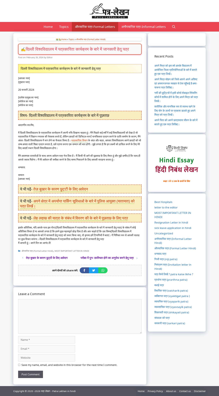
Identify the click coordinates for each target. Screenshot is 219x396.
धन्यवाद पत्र (160, 254)
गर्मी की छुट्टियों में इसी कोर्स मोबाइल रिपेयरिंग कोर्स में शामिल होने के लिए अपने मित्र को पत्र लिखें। (176, 97)
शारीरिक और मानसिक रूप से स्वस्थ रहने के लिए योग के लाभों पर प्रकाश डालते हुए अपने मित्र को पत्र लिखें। (174, 110)
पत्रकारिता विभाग (79, 140)
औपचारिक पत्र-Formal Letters (95, 27)
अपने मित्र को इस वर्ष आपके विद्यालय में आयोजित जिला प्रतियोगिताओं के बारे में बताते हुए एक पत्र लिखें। (175, 70)
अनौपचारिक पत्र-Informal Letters (143, 27)
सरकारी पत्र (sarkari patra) (169, 323)
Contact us (185, 391)
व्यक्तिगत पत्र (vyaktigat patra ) (172, 296)
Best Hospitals (163, 202)
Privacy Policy (155, 391)
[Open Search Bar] (174, 27)
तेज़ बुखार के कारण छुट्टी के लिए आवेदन (60, 189)
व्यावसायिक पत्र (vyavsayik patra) (173, 307)
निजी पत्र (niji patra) (165, 259)
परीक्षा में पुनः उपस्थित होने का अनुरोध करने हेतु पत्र (107, 258)
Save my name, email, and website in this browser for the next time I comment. (69, 365)
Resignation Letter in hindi (171, 222)
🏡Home (63, 39)
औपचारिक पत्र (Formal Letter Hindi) (90, 39)
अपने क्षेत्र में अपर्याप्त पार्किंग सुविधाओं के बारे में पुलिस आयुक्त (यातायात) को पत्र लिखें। (77, 203)
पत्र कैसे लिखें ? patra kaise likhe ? (173, 274)
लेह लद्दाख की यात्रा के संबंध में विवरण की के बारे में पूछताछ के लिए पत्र (80, 218)
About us (171, 391)
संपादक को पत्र (162, 318)
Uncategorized (163, 233)
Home (48, 27)
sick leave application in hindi (172, 228)
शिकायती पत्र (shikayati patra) (171, 312)
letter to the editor (166, 207)
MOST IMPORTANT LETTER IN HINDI (72, 250)
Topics (64, 27)
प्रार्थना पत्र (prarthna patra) (170, 279)
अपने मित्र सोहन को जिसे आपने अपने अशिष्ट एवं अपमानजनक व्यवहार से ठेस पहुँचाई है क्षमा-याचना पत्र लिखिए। (176, 83)
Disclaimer (200, 391)
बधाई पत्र (159, 285)
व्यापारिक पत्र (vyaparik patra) (171, 301)
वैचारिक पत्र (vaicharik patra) (171, 290)
